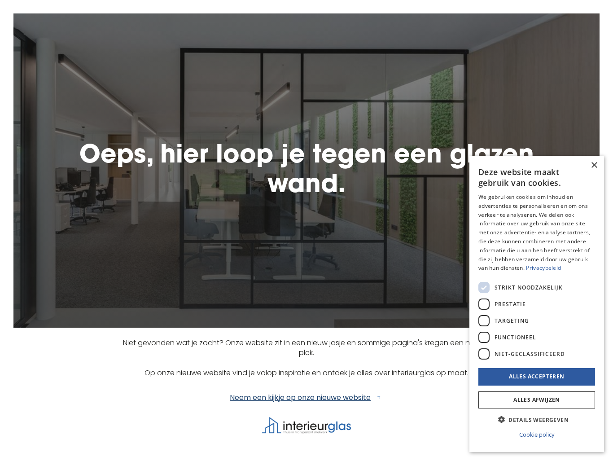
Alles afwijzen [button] (536, 399)
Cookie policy (537, 434)
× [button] (594, 165)
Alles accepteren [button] (536, 376)
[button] (536, 419)
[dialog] (536, 304)
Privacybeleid (543, 268)
